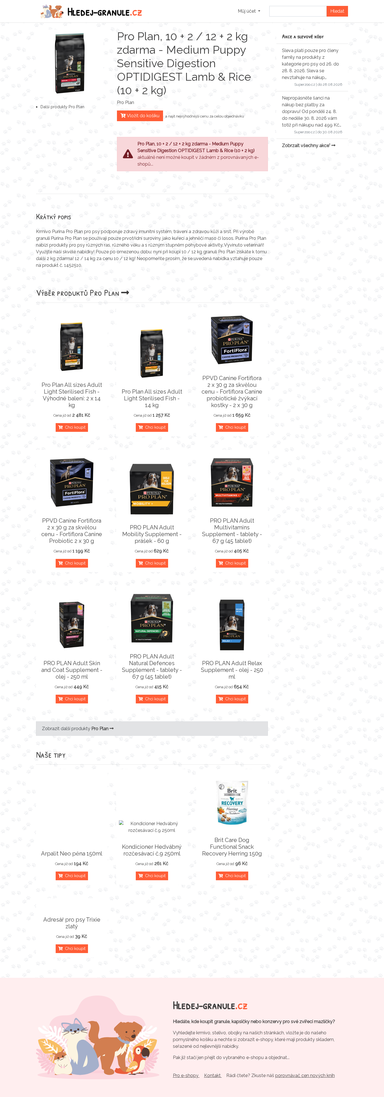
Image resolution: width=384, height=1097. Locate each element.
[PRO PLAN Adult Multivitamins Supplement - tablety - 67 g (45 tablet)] (232, 482)
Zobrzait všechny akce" (306, 145)
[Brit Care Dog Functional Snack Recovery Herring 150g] (232, 802)
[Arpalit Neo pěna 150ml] (72, 840)
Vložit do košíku (142, 115)
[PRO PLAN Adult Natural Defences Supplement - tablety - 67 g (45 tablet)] (152, 618)
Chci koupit (74, 427)
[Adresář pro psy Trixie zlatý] (72, 906)
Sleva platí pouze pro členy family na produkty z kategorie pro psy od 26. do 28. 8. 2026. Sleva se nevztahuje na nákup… (310, 64)
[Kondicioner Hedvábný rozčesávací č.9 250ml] (152, 827)
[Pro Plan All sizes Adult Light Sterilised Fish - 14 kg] (152, 353)
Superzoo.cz (304, 84)
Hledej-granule (104, 11)
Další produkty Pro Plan (62, 106)
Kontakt (213, 1075)
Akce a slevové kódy (303, 36)
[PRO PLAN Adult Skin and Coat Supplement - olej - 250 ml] (72, 625)
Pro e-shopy (186, 1075)
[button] (249, 11)
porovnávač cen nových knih (305, 1075)
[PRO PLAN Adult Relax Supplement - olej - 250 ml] (232, 625)
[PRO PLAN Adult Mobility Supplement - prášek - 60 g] (152, 489)
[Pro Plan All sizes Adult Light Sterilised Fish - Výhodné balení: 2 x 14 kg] (72, 347)
